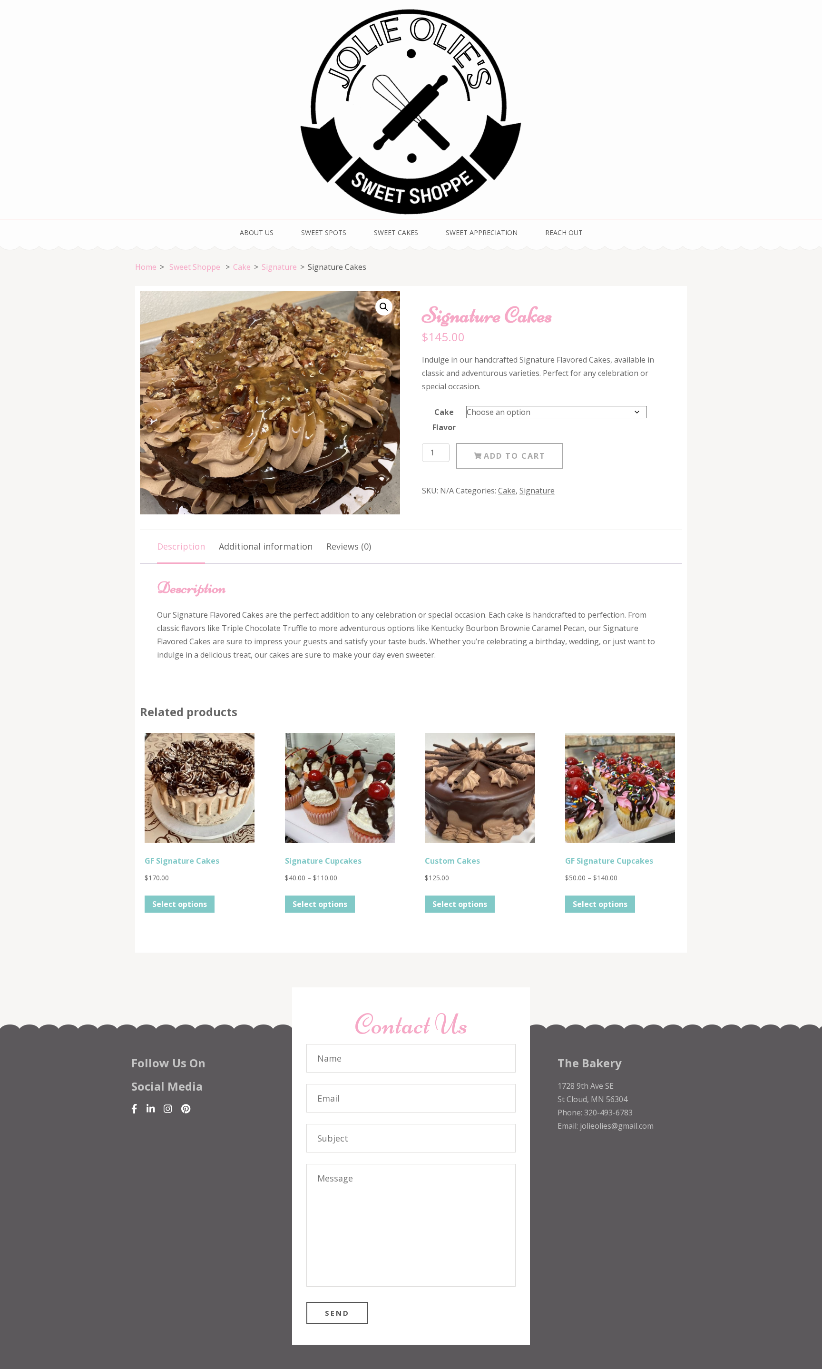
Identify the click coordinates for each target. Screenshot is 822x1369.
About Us (257, 232)
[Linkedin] (151, 1109)
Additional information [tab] (266, 546)
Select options (179, 904)
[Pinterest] (185, 1109)
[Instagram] (168, 1109)
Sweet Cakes (396, 232)
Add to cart (515, 456)
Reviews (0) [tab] (348, 546)
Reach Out (564, 232)
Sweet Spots (323, 232)
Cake (507, 490)
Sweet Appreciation (482, 232)
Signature (537, 490)
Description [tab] (181, 546)
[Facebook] (134, 1109)
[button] (383, 306)
